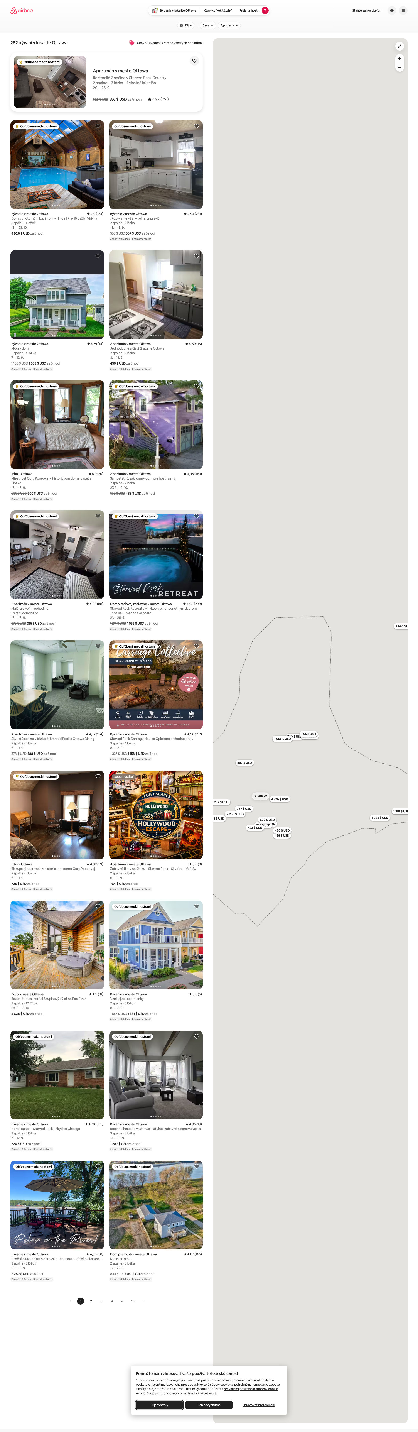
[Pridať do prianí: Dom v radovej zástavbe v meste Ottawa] (196, 515)
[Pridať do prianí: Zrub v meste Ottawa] (97, 906)
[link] (70, 1301)
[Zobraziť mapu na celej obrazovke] (399, 46)
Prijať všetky (159, 1405)
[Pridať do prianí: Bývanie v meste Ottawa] (97, 125)
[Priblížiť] (399, 58)
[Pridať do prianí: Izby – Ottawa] (97, 776)
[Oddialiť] (399, 67)
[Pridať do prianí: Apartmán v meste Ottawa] (196, 255)
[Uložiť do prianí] (194, 61)
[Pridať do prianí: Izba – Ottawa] (97, 385)
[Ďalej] (143, 1301)
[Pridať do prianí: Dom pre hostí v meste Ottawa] (196, 1166)
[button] (118, 99)
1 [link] (80, 1301)
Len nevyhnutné (209, 1405)
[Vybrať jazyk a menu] (392, 10)
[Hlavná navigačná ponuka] (403, 10)
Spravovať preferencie (259, 1405)
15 (132, 1301)
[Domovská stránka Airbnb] (21, 10)
